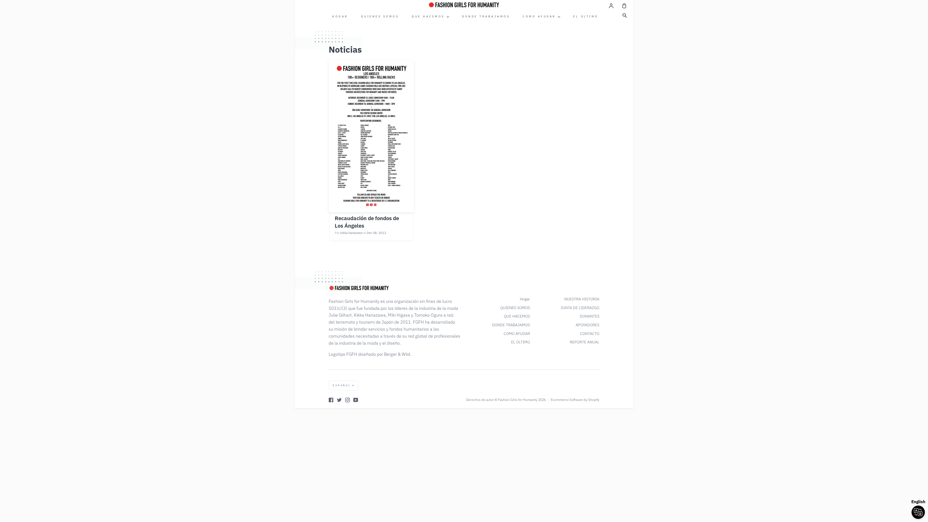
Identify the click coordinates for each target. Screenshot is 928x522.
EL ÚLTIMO (585, 16)
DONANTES (589, 316)
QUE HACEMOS (429, 16)
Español (342, 385)
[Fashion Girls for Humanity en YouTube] (355, 400)
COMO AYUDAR (540, 16)
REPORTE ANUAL (584, 342)
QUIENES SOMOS (380, 16)
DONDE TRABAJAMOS (486, 16)
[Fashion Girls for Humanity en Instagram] (347, 400)
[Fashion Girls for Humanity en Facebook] (331, 400)
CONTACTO (589, 333)
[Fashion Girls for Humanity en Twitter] (339, 400)
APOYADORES (587, 324)
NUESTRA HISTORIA (581, 299)
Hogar (340, 16)
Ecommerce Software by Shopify (575, 400)
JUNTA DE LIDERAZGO (579, 307)
